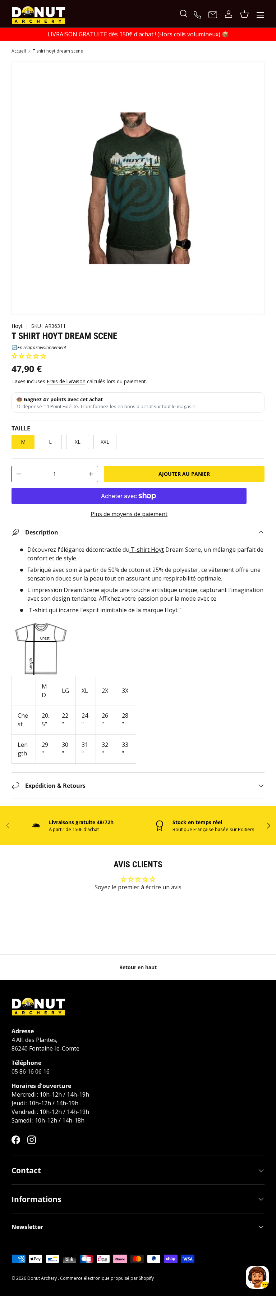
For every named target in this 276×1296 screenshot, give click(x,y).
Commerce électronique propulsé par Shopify (107, 1278)
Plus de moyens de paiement (129, 514)
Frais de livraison (66, 381)
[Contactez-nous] (213, 15)
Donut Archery (42, 1278)
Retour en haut (138, 967)
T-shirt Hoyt (146, 550)
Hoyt (17, 325)
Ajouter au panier (184, 473)
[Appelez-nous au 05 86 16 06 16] (198, 14)
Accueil (19, 51)
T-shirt (38, 610)
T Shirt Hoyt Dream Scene (58, 51)
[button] (29, 356)
